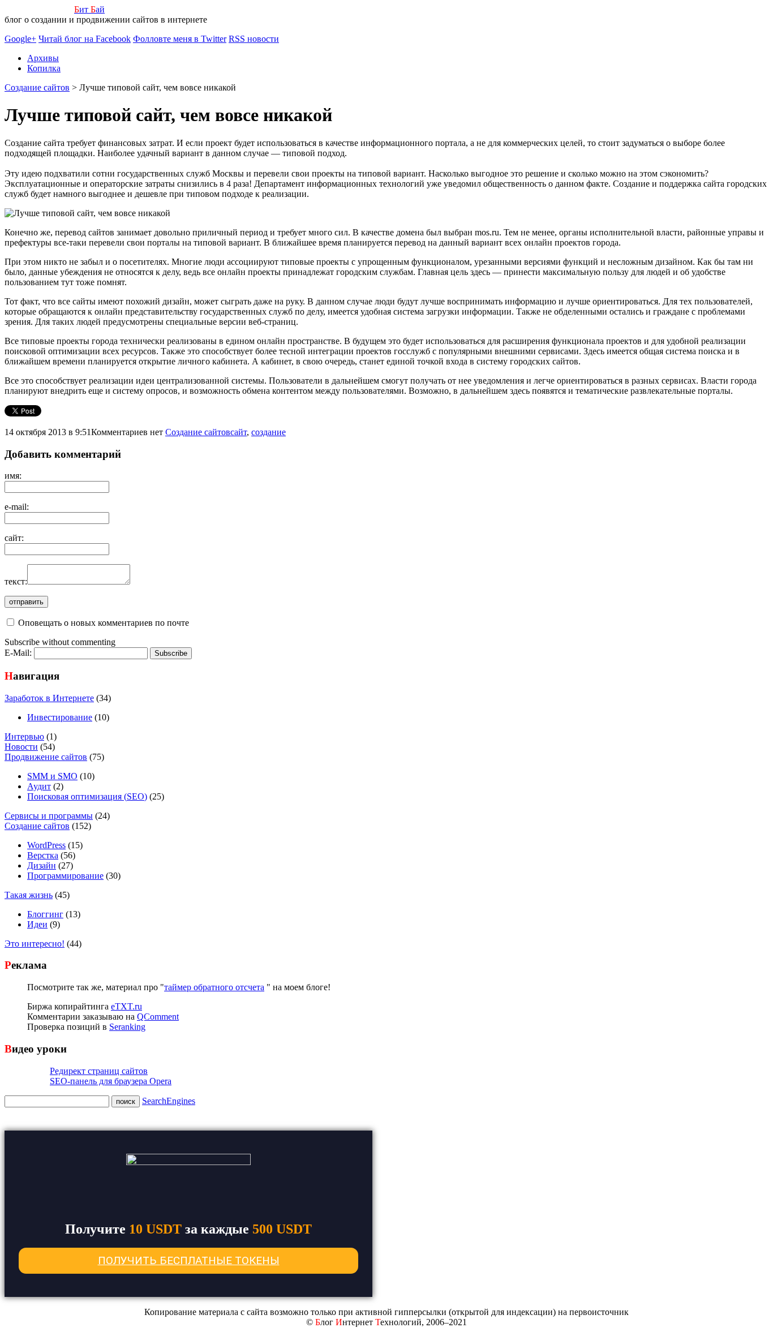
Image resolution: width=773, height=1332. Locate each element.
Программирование (65, 875)
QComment (158, 1016)
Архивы (43, 58)
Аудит (39, 786)
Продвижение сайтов (46, 757)
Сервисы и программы (49, 815)
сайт (238, 432)
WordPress (46, 845)
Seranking (127, 1027)
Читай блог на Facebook (84, 39)
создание (268, 432)
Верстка (42, 855)
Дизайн (41, 865)
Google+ (20, 39)
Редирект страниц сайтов (99, 1071)
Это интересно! (35, 943)
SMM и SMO (52, 776)
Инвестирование (59, 717)
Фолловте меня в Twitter (179, 39)
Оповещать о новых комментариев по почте (103, 623)
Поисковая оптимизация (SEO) (87, 796)
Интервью (24, 736)
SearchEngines (168, 1101)
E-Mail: (19, 653)
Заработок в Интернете (49, 698)
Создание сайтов (197, 432)
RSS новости (254, 39)
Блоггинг (45, 914)
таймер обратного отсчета (214, 987)
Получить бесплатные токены (189, 1260)
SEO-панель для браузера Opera (110, 1081)
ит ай (89, 9)
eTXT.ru (126, 1006)
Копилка (44, 68)
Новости (21, 746)
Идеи (37, 924)
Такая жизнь (29, 895)
